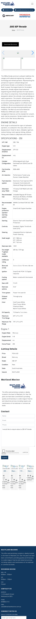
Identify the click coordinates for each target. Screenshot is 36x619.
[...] (8, 3)
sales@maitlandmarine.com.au (25, 10)
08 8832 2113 (8, 10)
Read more (5, 477)
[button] (32, 53)
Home (13, 30)
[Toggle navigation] (32, 3)
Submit (4, 457)
